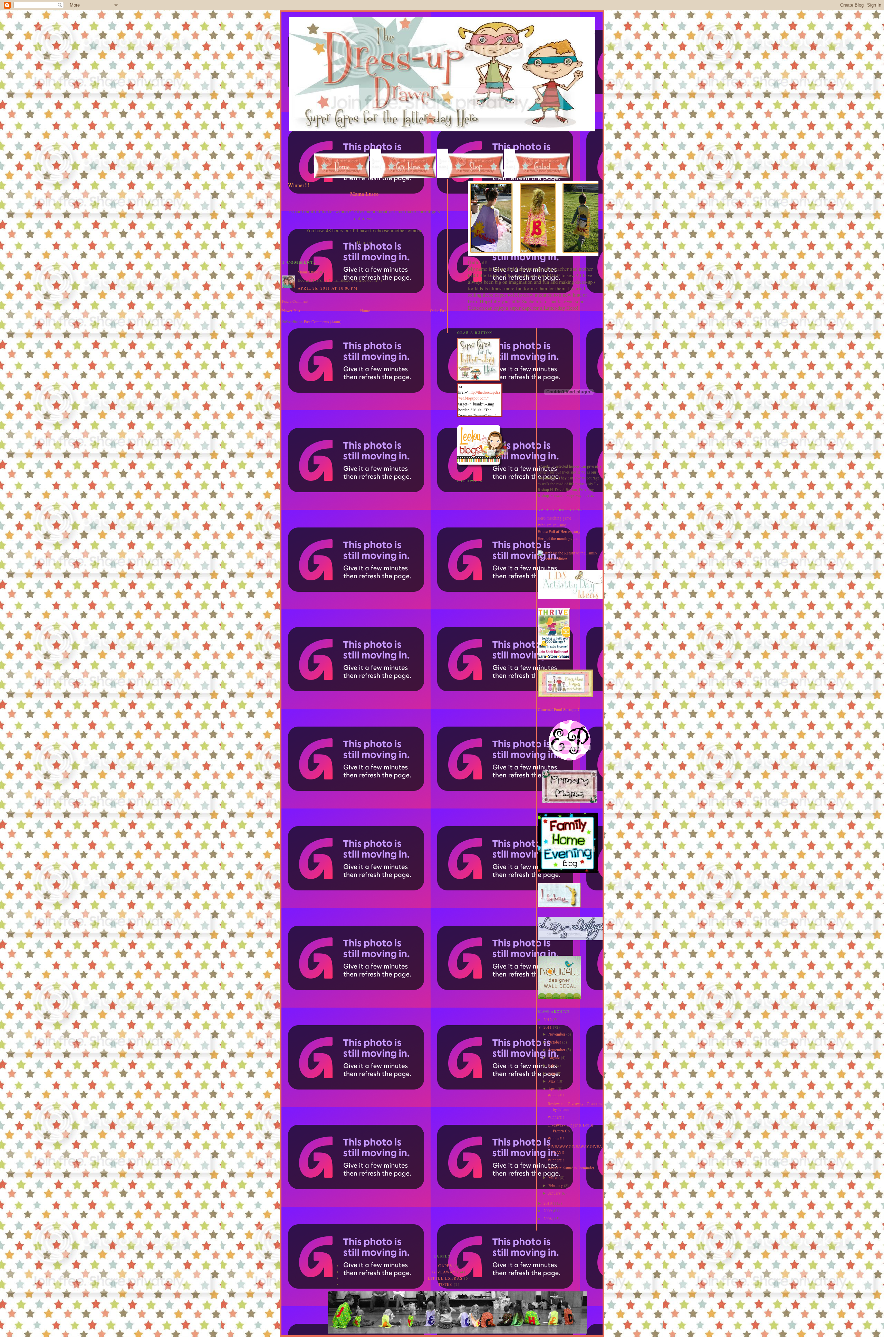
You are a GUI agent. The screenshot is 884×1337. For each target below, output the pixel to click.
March (554, 1177)
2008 (548, 1218)
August (554, 1057)
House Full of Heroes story (559, 531)
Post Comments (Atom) (323, 321)
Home (365, 310)
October (555, 1042)
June (552, 1073)
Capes (445, 1265)
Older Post (438, 310)
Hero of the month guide (557, 538)
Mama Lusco (308, 271)
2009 (548, 1210)
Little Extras (445, 1278)
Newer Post (291, 310)
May (552, 1081)
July (552, 1065)
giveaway (444, 1271)
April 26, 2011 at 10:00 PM (327, 288)
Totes (445, 1284)
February (556, 1185)
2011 (548, 1027)
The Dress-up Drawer (310, 23)
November (557, 1034)
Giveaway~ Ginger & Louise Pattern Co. (571, 1127)
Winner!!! (556, 1095)
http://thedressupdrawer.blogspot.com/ (479, 395)
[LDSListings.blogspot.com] (572, 938)
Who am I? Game (552, 524)
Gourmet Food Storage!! (558, 709)
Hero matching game (554, 518)
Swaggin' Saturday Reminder (571, 1167)
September (557, 1049)
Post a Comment (295, 301)
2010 (548, 1203)
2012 (548, 1019)
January (555, 1193)
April (553, 1088)
